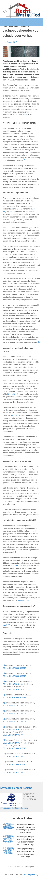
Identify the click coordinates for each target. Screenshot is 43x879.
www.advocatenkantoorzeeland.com (14, 808)
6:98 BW (14, 415)
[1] (4, 665)
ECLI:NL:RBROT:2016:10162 (14, 689)
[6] (4, 711)
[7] (4, 719)
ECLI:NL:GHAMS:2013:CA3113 (14, 705)
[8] (4, 727)
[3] (4, 681)
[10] (4, 754)
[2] (4, 673)
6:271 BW (6, 625)
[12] (4, 770)
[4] (4, 695)
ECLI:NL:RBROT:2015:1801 (13, 684)
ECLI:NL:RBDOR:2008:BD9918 (14, 668)
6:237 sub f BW (16, 566)
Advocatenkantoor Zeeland (16, 788)
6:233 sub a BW (23, 600)
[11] (4, 762)
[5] (4, 703)
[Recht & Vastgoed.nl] (21, 10)
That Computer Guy (30, 875)
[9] (4, 740)
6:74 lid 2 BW (13, 394)
